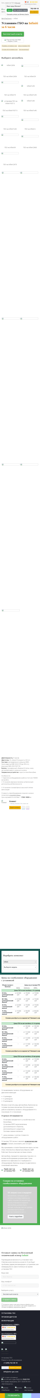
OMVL (35, 988)
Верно (10, 10)
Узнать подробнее (15, 1214)
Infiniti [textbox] (6, 962)
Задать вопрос (15, 807)
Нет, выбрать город (20, 10)
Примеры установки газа (9, 46)
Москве (17, 3)
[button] (5, 1204)
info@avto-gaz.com (10, 1369)
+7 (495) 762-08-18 (31, 9)
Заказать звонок (15, 1365)
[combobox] (20, 962)
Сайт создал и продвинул (15, 1376)
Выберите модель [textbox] (10, 967)
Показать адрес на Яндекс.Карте (18, 14)
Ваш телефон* (6, 1279)
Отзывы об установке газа (10, 49)
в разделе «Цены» (15, 795)
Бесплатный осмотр (12, 34)
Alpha (18, 988)
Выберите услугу (7, 1288)
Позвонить (14, 1395)
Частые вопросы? (24, 49)
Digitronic (27, 988)
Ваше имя (5, 1271)
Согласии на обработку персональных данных (13, 1305)
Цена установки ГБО (24, 46)
